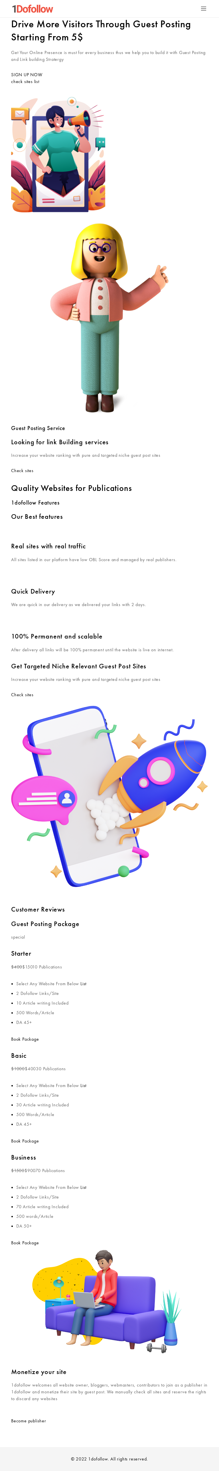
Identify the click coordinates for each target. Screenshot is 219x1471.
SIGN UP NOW (26, 75)
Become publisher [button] (28, 1421)
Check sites (22, 471)
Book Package (25, 1039)
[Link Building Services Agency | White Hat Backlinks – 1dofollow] (32, 8)
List (83, 984)
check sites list (25, 81)
